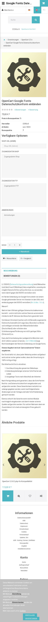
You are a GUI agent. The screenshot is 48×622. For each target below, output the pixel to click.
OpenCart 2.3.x (26, 40)
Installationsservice (24, 549)
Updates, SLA (24, 537)
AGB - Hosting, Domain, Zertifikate (24, 540)
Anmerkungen (7, 210)
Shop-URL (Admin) (9, 141)
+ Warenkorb (24, 251)
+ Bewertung (33, 110)
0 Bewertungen (20, 110)
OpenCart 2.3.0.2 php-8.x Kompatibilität (17, 481)
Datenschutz (24, 523)
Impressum (24, 526)
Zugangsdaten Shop (10, 152)
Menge (4, 245)
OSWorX (26, 124)
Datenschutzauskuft (24, 518)
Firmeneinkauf (24, 535)
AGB (24, 520)
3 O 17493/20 (31, 341)
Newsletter (24, 570)
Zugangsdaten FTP (10, 181)
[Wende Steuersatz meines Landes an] (37, 10)
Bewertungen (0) (12, 276)
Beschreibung (10, 271)
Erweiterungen (13, 40)
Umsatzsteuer (24, 529)
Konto (24, 562)
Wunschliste (24, 568)
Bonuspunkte (24, 543)
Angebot (24, 546)
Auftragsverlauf (24, 565)
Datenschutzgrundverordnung (21, 284)
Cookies (24, 532)
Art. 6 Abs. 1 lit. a (37, 302)
